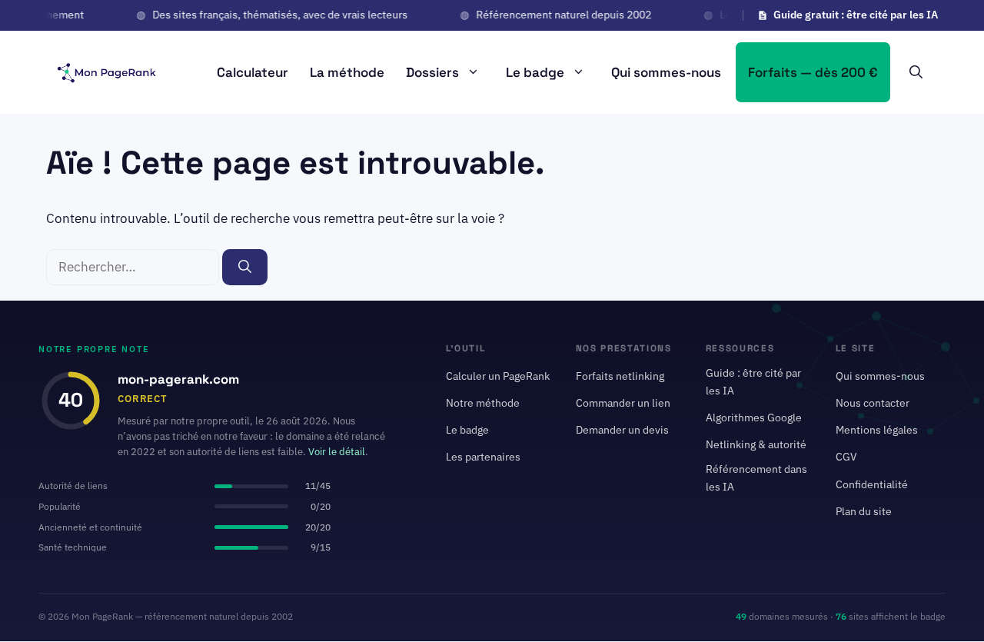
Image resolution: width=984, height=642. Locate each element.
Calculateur (252, 72)
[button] (916, 72)
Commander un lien (623, 403)
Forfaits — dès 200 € (813, 72)
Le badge (535, 72)
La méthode (347, 72)
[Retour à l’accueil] (106, 70)
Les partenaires (483, 457)
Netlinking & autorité (756, 445)
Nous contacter (872, 403)
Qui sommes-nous (666, 72)
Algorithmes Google (754, 418)
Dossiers (432, 72)
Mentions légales (877, 430)
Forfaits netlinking (620, 376)
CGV (846, 457)
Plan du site (864, 511)
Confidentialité (872, 484)
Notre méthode (483, 403)
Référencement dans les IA (756, 478)
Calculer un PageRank (498, 376)
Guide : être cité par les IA (753, 382)
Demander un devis (622, 430)
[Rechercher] (245, 267)
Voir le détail (336, 452)
